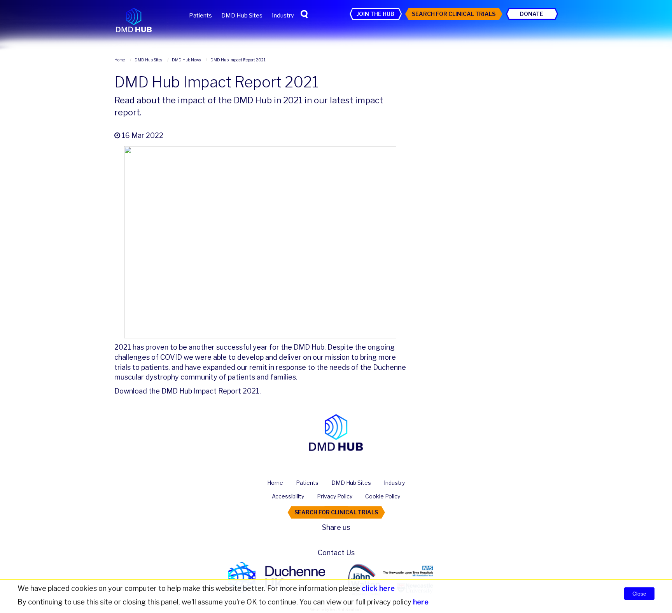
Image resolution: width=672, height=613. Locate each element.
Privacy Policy (334, 496)
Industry (283, 15)
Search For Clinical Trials (453, 13)
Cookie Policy (382, 496)
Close (639, 593)
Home (275, 482)
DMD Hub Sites (241, 15)
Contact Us (336, 553)
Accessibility (288, 496)
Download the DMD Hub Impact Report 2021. (187, 391)
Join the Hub (375, 13)
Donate (531, 13)
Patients (200, 15)
